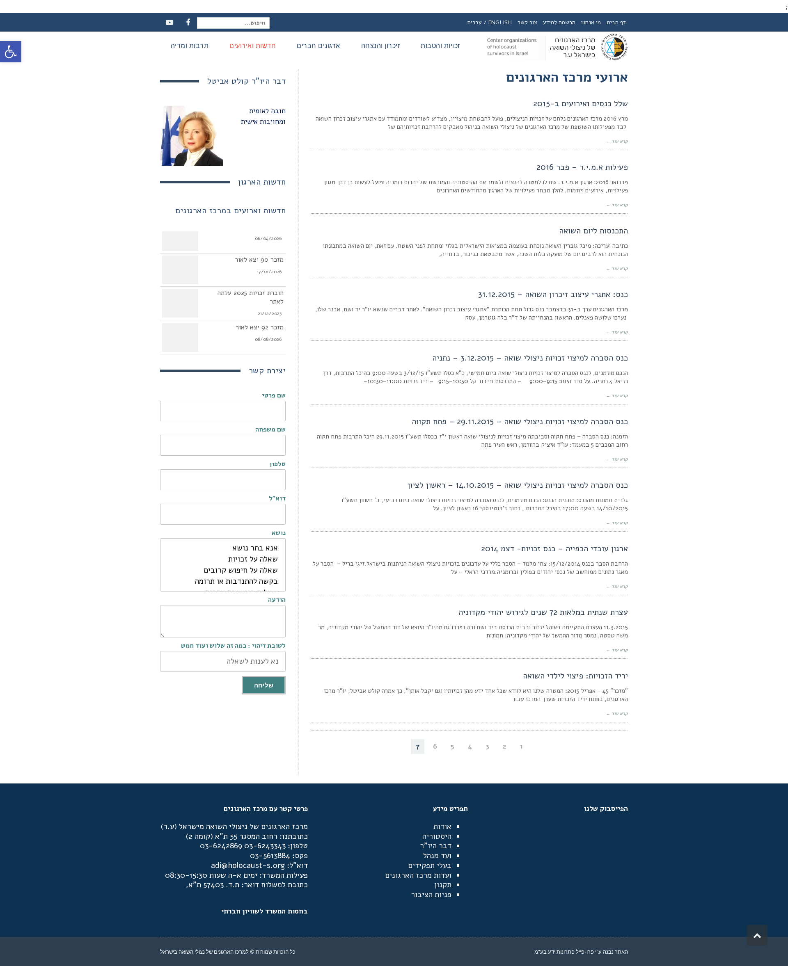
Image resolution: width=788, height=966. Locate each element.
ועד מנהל (437, 855)
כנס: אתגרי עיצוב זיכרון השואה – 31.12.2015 (553, 294)
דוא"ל (277, 498)
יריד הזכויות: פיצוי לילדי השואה (575, 675)
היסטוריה (436, 836)
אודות (442, 826)
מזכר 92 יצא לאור (260, 322)
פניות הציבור (431, 894)
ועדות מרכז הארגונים (418, 875)
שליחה (263, 685)
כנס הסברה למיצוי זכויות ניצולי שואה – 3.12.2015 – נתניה (530, 357)
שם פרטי (274, 395)
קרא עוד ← (617, 141)
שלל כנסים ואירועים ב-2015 (580, 103)
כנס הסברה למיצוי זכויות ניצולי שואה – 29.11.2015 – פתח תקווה (520, 421)
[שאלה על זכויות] (223, 559)
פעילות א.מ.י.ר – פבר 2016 (582, 167)
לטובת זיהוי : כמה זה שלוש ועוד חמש (233, 645)
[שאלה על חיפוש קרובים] (223, 570)
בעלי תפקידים (429, 865)
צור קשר (527, 22)
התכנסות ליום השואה (593, 230)
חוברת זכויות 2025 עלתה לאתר (251, 292)
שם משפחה (270, 429)
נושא (279, 533)
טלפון (278, 464)
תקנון (442, 884)
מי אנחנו (591, 22)
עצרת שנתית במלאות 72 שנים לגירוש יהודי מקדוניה (543, 612)
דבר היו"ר (435, 845)
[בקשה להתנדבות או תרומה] (223, 581)
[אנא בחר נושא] (223, 548)
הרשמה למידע (559, 22)
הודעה (277, 599)
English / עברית (489, 22)
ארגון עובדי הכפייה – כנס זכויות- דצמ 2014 (554, 548)
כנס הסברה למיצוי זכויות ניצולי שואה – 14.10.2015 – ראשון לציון (518, 485)
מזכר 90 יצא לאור (259, 254)
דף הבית (616, 22)
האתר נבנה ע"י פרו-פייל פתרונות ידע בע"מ (581, 951)
